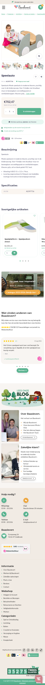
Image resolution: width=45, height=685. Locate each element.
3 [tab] (26, 261)
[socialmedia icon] (24, 650)
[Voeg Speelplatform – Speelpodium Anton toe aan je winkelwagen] (14, 253)
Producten (10, 14)
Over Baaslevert (9, 570)
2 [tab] (23, 261)
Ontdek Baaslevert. (28, 437)
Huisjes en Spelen (29, 14)
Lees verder (30, 94)
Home (3, 14)
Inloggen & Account (10, 595)
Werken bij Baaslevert (11, 573)
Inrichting (19, 14)
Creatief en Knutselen (11, 630)
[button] (35, 76)
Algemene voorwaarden (29, 681)
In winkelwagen (29, 111)
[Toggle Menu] (4, 7)
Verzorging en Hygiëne (11, 633)
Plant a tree (7, 580)
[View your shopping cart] (41, 7)
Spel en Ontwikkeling (10, 620)
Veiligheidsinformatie (10, 608)
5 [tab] (28, 367)
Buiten (5, 626)
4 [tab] (28, 261)
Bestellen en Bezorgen (11, 598)
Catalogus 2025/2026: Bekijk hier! (21, 292)
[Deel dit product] (41, 76)
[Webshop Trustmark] (40, 359)
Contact (6, 587)
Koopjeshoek (8, 640)
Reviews (21, 370)
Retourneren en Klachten (12, 605)
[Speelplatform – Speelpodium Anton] (20, 225)
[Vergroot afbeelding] (39, 56)
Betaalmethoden (9, 602)
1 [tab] (20, 261)
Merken (6, 612)
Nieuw (5, 637)
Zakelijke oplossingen (11, 577)
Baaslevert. (17, 681)
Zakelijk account (27, 478)
